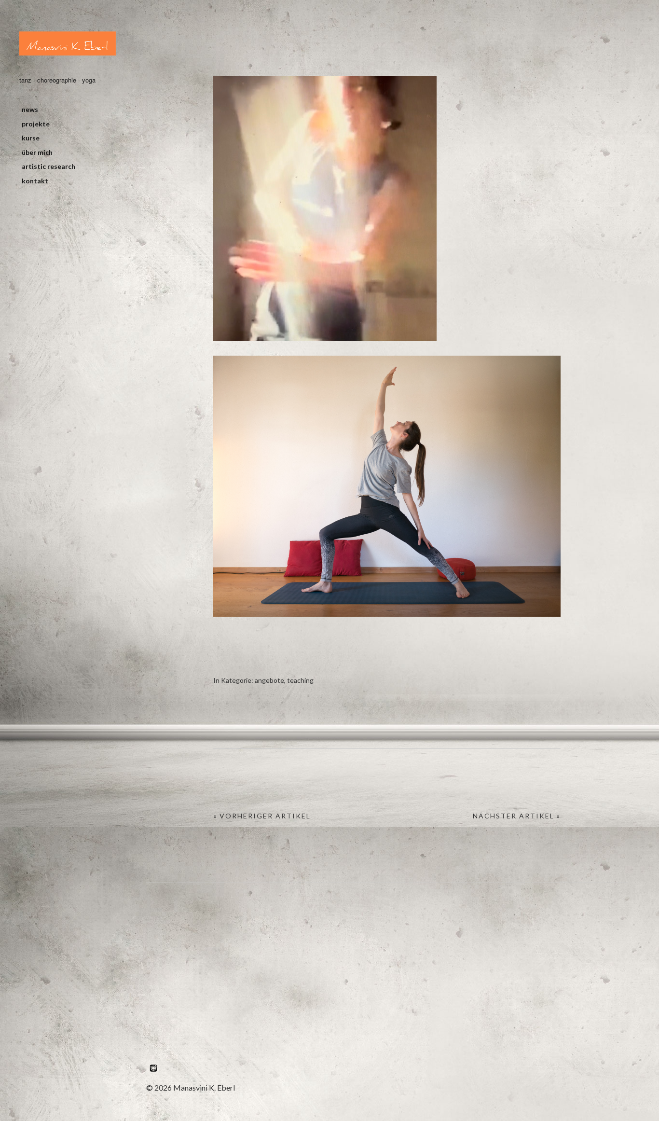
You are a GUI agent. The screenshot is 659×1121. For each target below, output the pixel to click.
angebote (269, 680)
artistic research (48, 166)
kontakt (35, 181)
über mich (37, 152)
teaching (300, 680)
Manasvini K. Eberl (67, 43)
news (30, 109)
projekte (36, 124)
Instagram (153, 1068)
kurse (31, 138)
